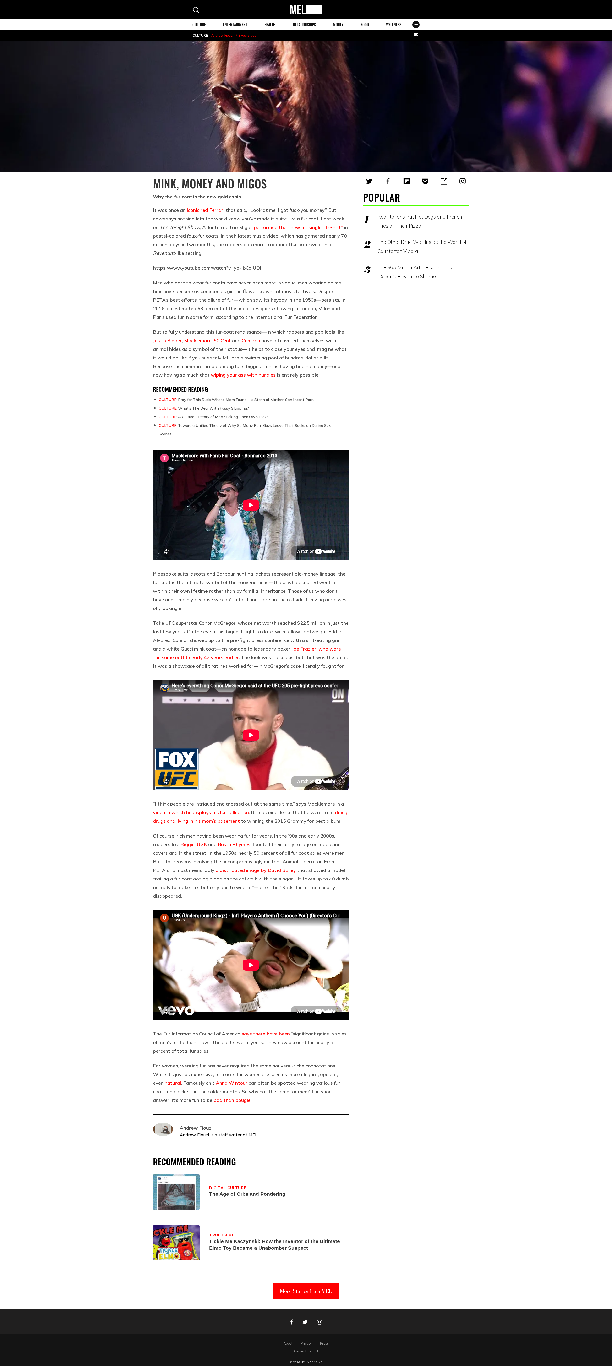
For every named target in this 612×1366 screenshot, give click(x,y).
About (288, 1343)
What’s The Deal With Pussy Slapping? (204, 408)
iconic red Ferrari (205, 210)
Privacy (306, 1343)
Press (324, 1343)
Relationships (304, 24)
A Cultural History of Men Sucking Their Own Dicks (213, 416)
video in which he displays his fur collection (201, 812)
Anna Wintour (231, 1083)
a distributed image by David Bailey (256, 870)
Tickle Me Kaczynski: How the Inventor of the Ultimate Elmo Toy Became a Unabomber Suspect (274, 1244)
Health (269, 24)
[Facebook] (388, 181)
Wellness (393, 24)
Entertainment (235, 24)
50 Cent (222, 340)
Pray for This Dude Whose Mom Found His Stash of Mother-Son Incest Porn (236, 399)
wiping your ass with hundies (243, 375)
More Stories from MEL (306, 1291)
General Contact (306, 1351)
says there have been (266, 1034)
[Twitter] (369, 181)
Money (338, 24)
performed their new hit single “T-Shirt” (298, 227)
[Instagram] (462, 181)
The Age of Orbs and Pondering (247, 1194)
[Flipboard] (406, 181)
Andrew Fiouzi (222, 35)
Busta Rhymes (234, 844)
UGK (202, 844)
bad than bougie (232, 1100)
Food (365, 24)
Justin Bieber (167, 340)
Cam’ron (251, 340)
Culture (199, 24)
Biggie (187, 844)
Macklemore (198, 340)
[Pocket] (425, 181)
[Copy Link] (444, 181)
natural (173, 1083)
